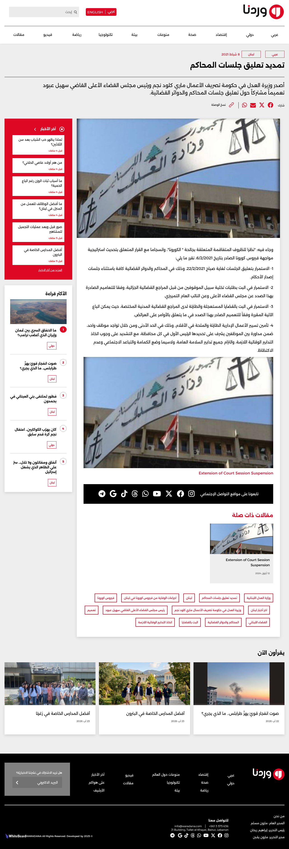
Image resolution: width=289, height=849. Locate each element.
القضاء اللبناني (258, 622)
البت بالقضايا (190, 622)
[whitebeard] (15, 836)
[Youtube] (157, 494)
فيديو (47, 34)
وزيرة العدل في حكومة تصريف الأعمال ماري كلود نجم (208, 610)
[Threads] (135, 494)
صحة (192, 34)
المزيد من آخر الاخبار (50, 270)
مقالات (18, 34)
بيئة (134, 34)
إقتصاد (221, 34)
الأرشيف (99, 790)
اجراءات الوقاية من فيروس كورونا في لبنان (150, 598)
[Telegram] (101, 494)
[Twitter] (262, 105)
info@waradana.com (188, 826)
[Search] (75, 12)
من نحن (279, 816)
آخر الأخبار (98, 775)
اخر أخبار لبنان (259, 610)
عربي (111, 11)
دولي (250, 34)
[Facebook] (270, 105)
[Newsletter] (17, 782)
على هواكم (97, 782)
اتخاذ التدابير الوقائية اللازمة (155, 622)
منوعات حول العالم (166, 775)
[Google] (113, 494)
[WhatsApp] (145, 494)
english (95, 12)
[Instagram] (191, 494)
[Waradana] (263, 12)
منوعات (163, 34)
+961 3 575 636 (218, 826)
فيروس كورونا (105, 598)
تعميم (91, 610)
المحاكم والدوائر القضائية (223, 622)
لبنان (251, 54)
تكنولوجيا (106, 34)
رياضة (76, 34)
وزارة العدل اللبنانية (258, 598)
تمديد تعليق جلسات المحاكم (219, 598)
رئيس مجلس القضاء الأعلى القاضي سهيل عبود (135, 610)
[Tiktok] (124, 494)
